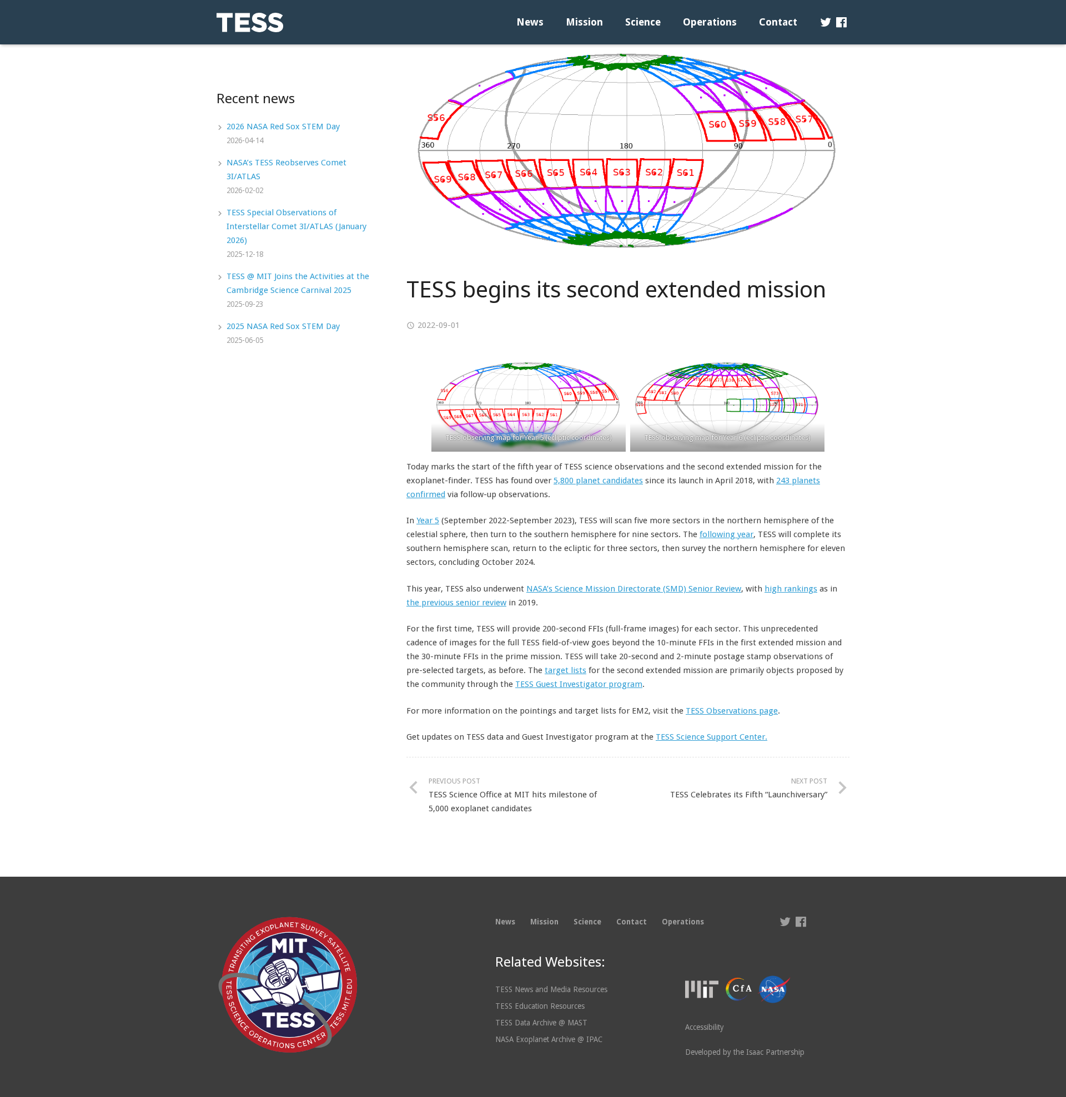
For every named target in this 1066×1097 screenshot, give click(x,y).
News (505, 921)
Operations (683, 921)
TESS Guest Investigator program (578, 684)
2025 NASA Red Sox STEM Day (283, 326)
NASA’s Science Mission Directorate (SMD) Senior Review (633, 589)
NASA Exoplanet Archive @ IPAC (548, 1039)
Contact (631, 921)
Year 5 (427, 520)
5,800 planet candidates (598, 481)
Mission (544, 921)
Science (587, 921)
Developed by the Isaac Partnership (744, 1052)
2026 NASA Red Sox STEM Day (283, 127)
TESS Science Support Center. (711, 737)
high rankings (791, 589)
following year (726, 534)
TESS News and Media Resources (551, 989)
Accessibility (704, 1027)
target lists (565, 670)
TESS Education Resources (540, 1006)
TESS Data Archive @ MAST (541, 1022)
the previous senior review (456, 603)
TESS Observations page (732, 711)
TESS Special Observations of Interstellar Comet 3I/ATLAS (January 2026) (296, 226)
